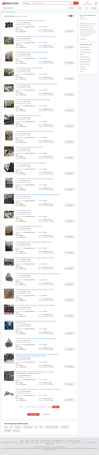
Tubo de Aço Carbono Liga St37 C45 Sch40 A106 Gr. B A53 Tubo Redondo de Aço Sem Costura (38, 389)
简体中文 (16, 442)
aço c (41, 427)
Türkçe (88, 442)
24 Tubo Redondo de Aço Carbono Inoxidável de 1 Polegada (30, 20)
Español (36, 442)
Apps (86, 8)
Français (31, 442)
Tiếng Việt (93, 442)
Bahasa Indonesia (49, 444)
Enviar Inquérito (69, 31)
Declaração (27, 440)
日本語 (26, 442)
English (11, 442)
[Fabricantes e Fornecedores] (10, 3)
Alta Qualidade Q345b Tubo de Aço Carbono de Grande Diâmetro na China (33, 242)
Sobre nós (21, 440)
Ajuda (79, 8)
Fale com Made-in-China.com (58, 440)
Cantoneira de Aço (84, 57)
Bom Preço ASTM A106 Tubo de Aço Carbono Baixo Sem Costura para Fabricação (35, 305)
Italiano (52, 442)
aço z (6, 427)
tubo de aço (16, 430)
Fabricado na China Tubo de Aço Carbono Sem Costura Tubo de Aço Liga (33, 99)
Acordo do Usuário (35, 440)
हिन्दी (79, 442)
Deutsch (41, 442)
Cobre (81, 71)
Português (47, 442)
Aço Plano (82, 66)
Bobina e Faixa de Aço (85, 59)
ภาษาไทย (84, 442)
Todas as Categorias (8, 8)
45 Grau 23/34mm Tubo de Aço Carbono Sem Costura (28, 226)
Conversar (47, 414)
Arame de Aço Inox (84, 47)
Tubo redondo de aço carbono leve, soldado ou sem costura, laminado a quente (34, 178)
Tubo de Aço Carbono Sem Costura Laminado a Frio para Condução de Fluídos (34, 131)
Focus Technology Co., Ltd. (47, 446)
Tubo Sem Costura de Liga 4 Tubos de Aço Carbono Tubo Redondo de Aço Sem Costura (36, 84)
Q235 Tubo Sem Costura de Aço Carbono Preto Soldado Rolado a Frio (32, 52)
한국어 (64, 442)
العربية (69, 442)
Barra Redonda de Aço (85, 52)
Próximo (56, 407)
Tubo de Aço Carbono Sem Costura (24, 210)
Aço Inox (82, 54)
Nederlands (74, 442)
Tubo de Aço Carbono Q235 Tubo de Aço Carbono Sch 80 (29, 147)
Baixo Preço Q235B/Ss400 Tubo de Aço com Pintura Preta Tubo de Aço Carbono (35, 258)
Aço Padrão (7, 430)
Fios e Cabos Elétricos (85, 49)
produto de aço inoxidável (52, 427)
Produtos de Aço (28, 427)
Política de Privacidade (45, 440)
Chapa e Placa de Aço (85, 61)
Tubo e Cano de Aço (85, 64)
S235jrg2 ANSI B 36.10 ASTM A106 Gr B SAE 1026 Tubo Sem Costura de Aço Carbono (36, 338)
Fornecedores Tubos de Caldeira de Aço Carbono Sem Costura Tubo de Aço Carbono (36, 36)
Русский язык (59, 442)
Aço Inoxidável (64, 427)
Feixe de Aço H (83, 69)
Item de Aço (18, 427)
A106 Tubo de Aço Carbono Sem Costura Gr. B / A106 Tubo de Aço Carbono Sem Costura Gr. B (38, 273)
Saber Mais (83, 39)
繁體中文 (22, 442)
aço (11, 427)
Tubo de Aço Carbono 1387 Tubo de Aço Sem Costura (28, 115)
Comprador (71, 8)
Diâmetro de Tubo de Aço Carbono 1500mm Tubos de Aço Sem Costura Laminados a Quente (38, 194)
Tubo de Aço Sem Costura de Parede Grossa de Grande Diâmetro (31, 163)
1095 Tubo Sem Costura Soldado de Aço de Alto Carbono (29, 68)
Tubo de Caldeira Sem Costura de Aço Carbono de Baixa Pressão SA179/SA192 (34, 289)
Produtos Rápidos (69, 440)
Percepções (77, 440)
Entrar (95, 4)
